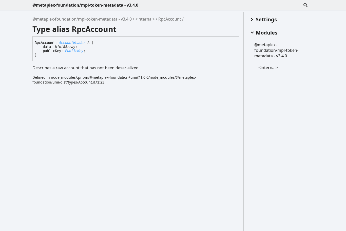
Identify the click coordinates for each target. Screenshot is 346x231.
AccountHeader (72, 43)
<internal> (145, 19)
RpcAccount (169, 19)
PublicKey (74, 51)
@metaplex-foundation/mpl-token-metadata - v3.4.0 (85, 5)
